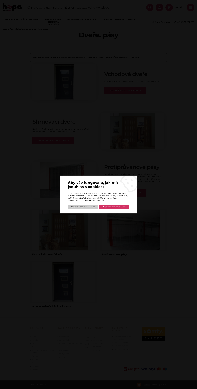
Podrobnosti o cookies (94, 200)
